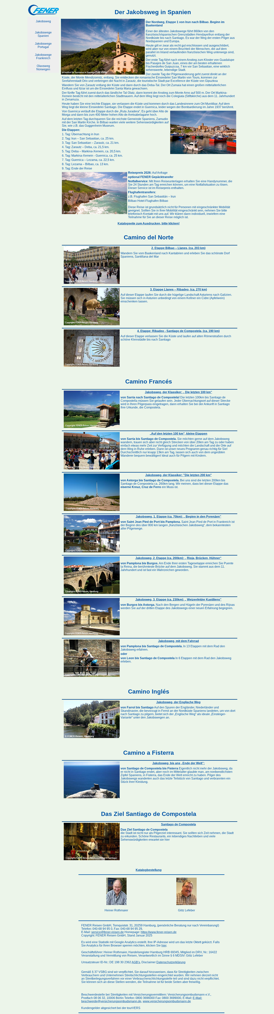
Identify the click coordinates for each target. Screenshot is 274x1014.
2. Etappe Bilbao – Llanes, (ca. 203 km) (178, 248)
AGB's (136, 962)
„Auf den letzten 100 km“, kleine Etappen (178, 433)
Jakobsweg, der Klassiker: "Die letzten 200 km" (178, 475)
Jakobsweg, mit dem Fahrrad (178, 641)
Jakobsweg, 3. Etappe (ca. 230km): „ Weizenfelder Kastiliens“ (178, 599)
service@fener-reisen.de (107, 932)
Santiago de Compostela (178, 824)
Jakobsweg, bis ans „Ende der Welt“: (178, 763)
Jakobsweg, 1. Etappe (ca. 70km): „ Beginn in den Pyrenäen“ (178, 516)
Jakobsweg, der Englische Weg (178, 702)
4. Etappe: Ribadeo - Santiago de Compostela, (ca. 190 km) (178, 331)
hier (163, 945)
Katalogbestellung (149, 870)
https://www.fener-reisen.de (159, 932)
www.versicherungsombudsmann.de (167, 1001)
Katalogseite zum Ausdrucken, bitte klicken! (148, 223)
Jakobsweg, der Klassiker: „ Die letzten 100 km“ (178, 392)
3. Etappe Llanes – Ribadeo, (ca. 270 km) (178, 289)
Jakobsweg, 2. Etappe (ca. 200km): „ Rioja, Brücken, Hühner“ (178, 558)
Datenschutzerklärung (170, 962)
